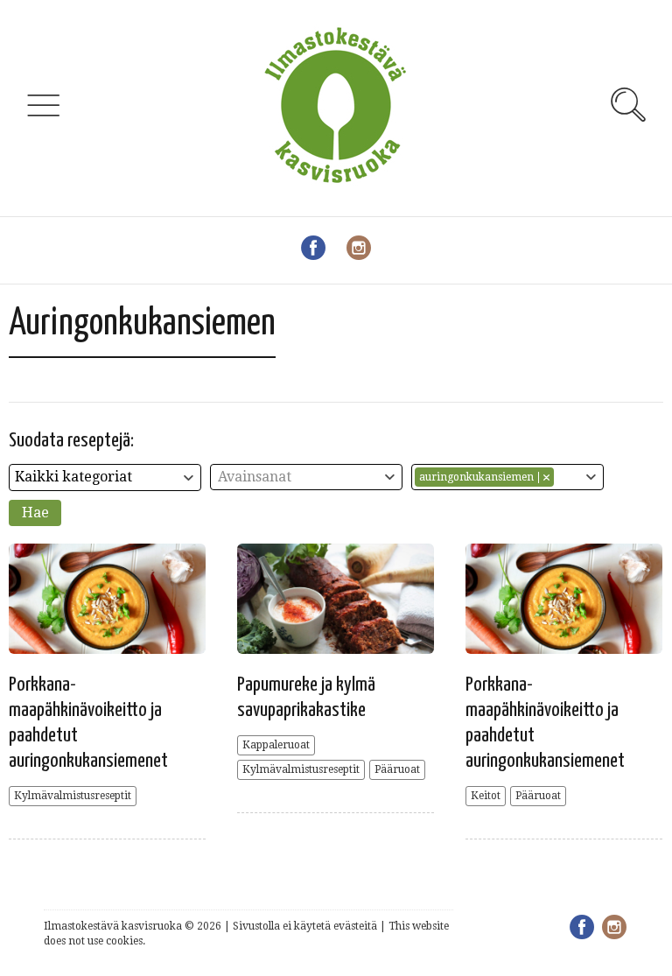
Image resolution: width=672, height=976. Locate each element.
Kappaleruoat (276, 745)
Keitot (485, 796)
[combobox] (105, 477)
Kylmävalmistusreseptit (72, 796)
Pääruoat (397, 769)
